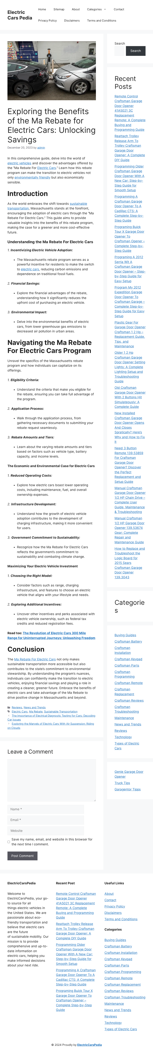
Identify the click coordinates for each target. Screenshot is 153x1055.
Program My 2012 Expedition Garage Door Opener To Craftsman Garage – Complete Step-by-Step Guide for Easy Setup (130, 302)
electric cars (30, 269)
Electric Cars (46, 168)
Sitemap (59, 9)
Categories (94, 9)
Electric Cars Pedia (19, 15)
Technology (123, 737)
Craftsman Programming (122, 972)
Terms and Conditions (101, 20)
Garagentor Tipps (128, 789)
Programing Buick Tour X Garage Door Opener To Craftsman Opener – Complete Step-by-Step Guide (74, 1000)
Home (42, 9)
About (76, 9)
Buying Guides (125, 635)
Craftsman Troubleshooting (124, 997)
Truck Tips (122, 783)
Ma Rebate (36, 711)
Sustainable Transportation (60, 711)
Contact (119, 9)
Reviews (17, 707)
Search (120, 43)
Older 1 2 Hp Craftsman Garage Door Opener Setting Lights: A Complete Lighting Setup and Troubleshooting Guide (130, 367)
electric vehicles (19, 163)
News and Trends (35, 707)
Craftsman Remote (129, 683)
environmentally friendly (32, 177)
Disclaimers (72, 20)
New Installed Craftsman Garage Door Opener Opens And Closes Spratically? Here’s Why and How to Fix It (130, 427)
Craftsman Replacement (122, 984)
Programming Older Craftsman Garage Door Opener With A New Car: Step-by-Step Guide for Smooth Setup (74, 954)
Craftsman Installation (120, 953)
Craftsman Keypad (128, 659)
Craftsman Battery (128, 641)
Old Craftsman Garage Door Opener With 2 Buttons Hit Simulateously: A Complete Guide (130, 397)
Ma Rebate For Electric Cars (35, 659)
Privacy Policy (47, 20)
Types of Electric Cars (120, 1029)
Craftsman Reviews (129, 700)
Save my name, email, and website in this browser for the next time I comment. (52, 841)
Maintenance (124, 718)
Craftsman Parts (127, 665)
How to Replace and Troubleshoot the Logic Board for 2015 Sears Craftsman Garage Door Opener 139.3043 (130, 563)
